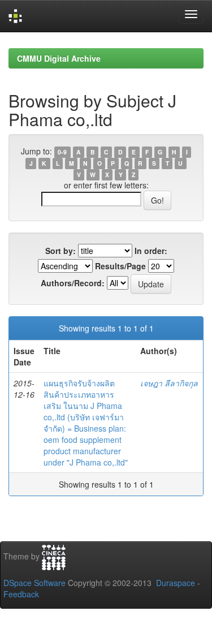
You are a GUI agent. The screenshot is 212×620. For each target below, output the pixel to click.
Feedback (21, 594)
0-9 (62, 152)
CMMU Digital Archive (59, 58)
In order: (151, 250)
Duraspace (175, 582)
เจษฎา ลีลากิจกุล (169, 383)
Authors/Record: (73, 283)
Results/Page (120, 266)
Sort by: (60, 250)
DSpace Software (34, 582)
